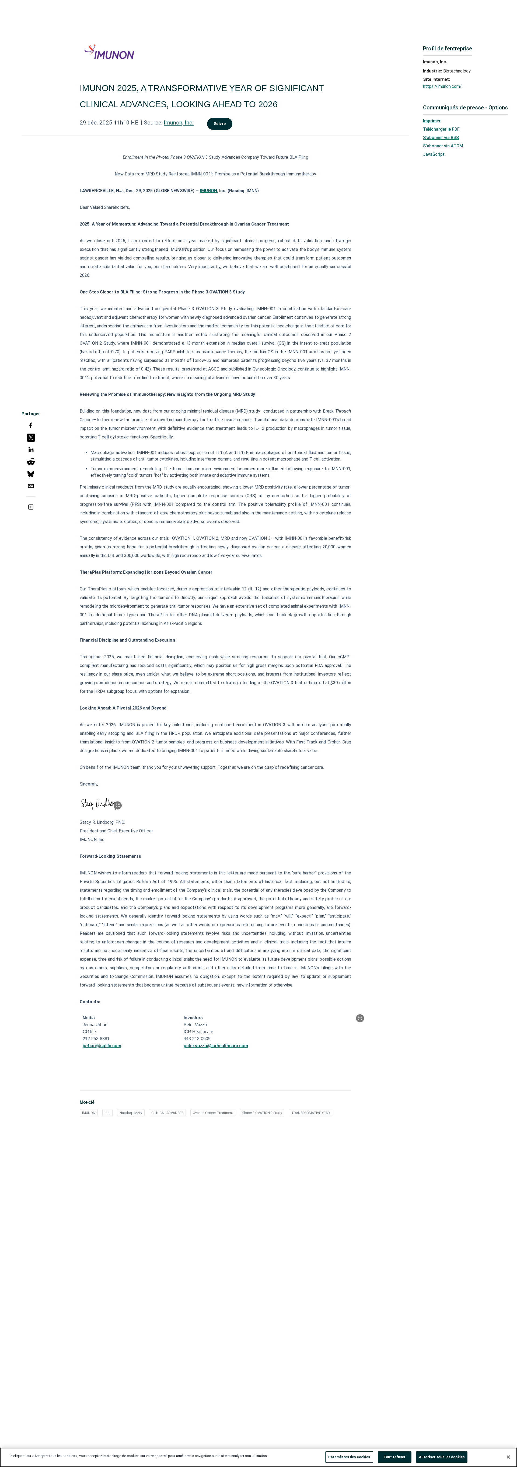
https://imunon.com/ (442, 86)
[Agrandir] (118, 805)
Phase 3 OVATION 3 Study (262, 1113)
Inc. (107, 1113)
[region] (258, 1457)
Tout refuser (394, 1457)
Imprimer (432, 120)
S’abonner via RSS (441, 137)
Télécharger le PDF (441, 129)
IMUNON (88, 1113)
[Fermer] (508, 1457)
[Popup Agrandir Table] (360, 1018)
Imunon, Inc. (179, 122)
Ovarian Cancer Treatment (213, 1113)
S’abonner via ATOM (443, 145)
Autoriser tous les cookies (441, 1457)
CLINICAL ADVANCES (167, 1113)
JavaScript (434, 154)
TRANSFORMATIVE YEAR (310, 1113)
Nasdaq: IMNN (131, 1113)
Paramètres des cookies (349, 1457)
